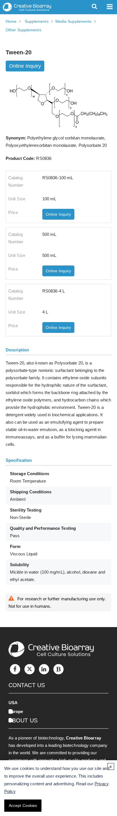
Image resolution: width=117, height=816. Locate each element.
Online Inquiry (25, 66)
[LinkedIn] (44, 669)
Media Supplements (73, 21)
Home (11, 21)
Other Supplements (23, 30)
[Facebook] (15, 669)
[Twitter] (29, 669)
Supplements (37, 21)
